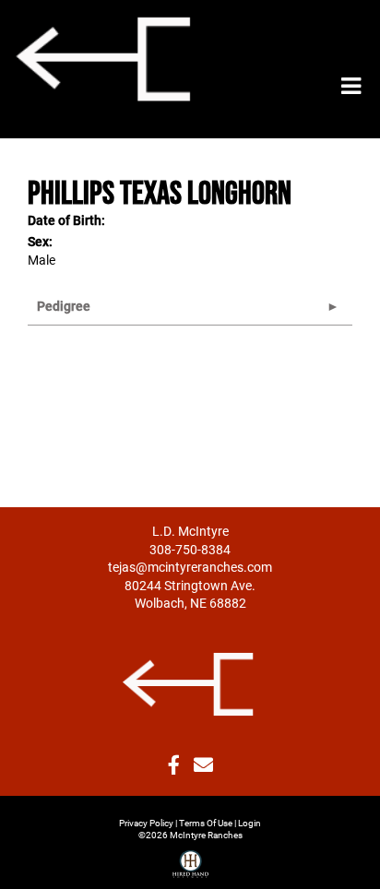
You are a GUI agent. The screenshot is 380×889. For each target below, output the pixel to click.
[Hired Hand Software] (190, 856)
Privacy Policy (146, 822)
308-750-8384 (190, 549)
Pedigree (63, 305)
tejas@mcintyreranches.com (190, 566)
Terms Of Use (205, 822)
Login (249, 822)
